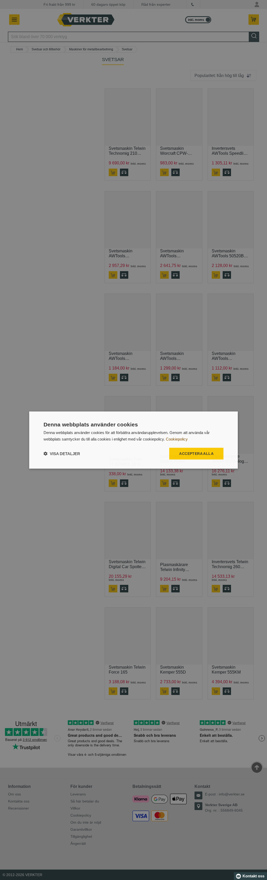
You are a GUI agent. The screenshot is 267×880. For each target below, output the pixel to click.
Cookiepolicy (177, 439)
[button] (62, 453)
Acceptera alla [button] (196, 453)
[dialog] (133, 440)
